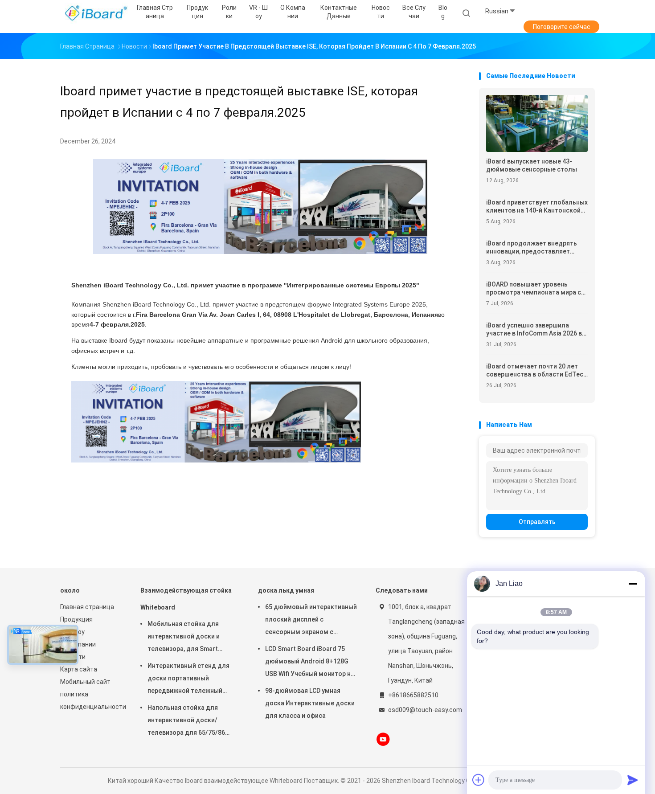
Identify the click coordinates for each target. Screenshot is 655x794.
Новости (73, 656)
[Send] (633, 780)
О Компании (78, 644)
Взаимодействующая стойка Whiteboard (186, 599)
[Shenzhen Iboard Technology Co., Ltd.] (95, 13)
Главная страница (87, 606)
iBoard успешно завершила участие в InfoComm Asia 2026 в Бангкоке (534, 329)
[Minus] (632, 583)
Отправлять (537, 521)
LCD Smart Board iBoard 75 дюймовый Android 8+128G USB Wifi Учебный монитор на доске (309, 662)
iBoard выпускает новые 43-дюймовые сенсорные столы (531, 165)
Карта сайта (78, 669)
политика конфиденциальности (91, 700)
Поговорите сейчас (561, 26)
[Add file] (478, 780)
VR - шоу (72, 631)
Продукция (76, 619)
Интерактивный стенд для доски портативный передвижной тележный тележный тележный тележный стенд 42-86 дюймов (188, 679)
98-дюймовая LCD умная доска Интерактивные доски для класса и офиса (310, 703)
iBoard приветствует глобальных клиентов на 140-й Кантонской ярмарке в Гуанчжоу (537, 206)
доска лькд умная (286, 590)
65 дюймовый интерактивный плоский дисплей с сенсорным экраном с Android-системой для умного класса (311, 620)
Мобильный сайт (85, 681)
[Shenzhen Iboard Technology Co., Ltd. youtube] (383, 739)
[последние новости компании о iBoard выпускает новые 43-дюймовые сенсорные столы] (537, 149)
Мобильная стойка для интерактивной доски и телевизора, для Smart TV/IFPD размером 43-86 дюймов (185, 637)
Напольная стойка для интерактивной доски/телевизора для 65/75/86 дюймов (186, 721)
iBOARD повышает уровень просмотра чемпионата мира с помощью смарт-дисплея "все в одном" (536, 288)
